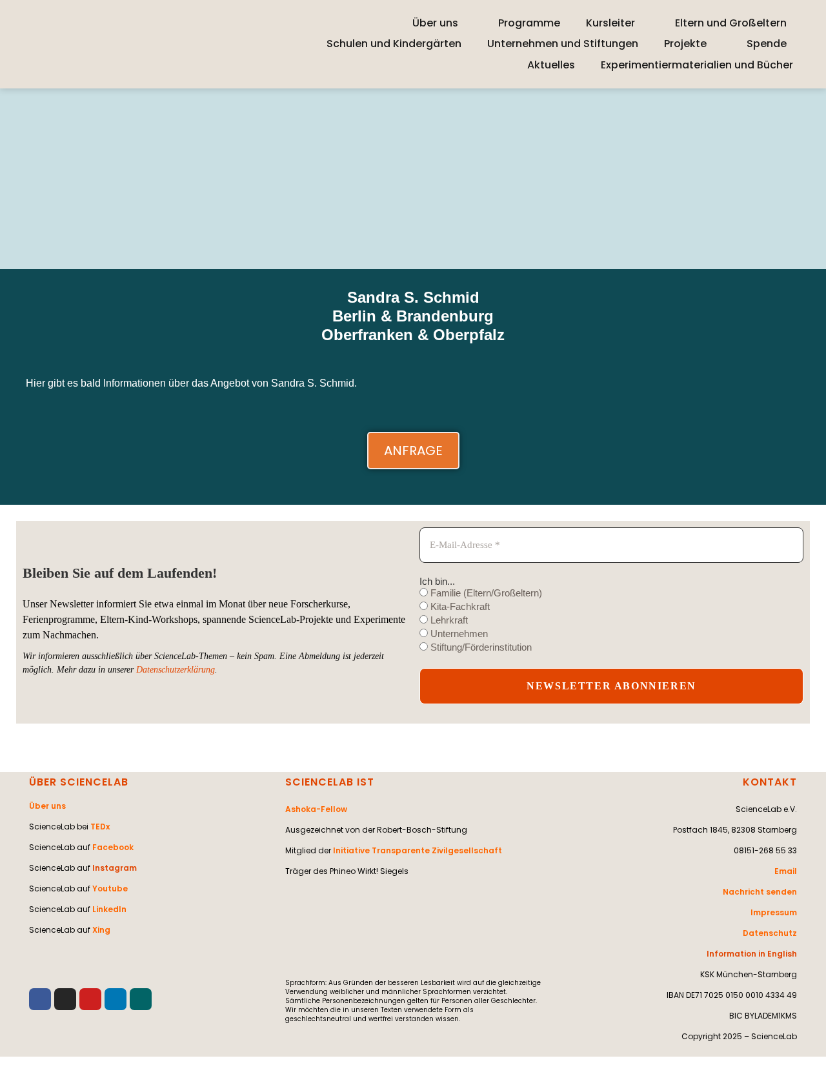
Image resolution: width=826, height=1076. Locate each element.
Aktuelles (551, 64)
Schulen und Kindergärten (394, 43)
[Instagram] (65, 999)
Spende (767, 43)
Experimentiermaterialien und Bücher (697, 64)
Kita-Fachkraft (459, 606)
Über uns (435, 22)
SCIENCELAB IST (329, 782)
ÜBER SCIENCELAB (78, 782)
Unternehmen (458, 633)
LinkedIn (109, 909)
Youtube (110, 888)
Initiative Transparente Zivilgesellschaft (417, 850)
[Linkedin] (115, 999)
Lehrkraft (448, 619)
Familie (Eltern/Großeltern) (485, 592)
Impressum (773, 912)
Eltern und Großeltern (731, 22)
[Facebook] (40, 999)
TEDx (100, 826)
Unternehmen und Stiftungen (562, 43)
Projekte (685, 43)
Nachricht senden (760, 891)
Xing (101, 929)
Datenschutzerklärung (175, 670)
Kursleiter (610, 22)
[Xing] (141, 999)
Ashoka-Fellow (316, 809)
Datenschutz (770, 933)
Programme (529, 22)
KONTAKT (770, 782)
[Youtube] (90, 999)
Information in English (752, 953)
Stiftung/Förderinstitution (480, 647)
